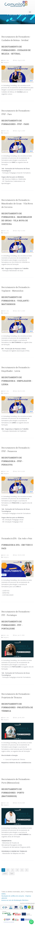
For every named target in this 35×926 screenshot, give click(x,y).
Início (13, 20)
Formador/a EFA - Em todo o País (16, 538)
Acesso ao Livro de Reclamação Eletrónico (14, 900)
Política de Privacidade (27, 903)
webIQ (3, 894)
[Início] (16, 4)
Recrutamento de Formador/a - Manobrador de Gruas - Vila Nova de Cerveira (17, 203)
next (5, 873)
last (11, 873)
